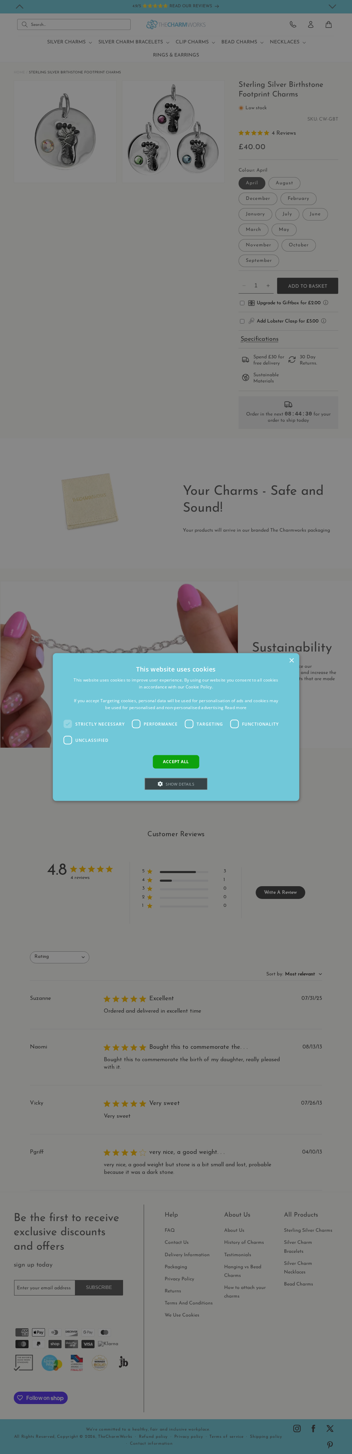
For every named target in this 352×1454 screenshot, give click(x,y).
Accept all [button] (176, 762)
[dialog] (176, 727)
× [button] (291, 660)
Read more (236, 707)
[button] (176, 783)
